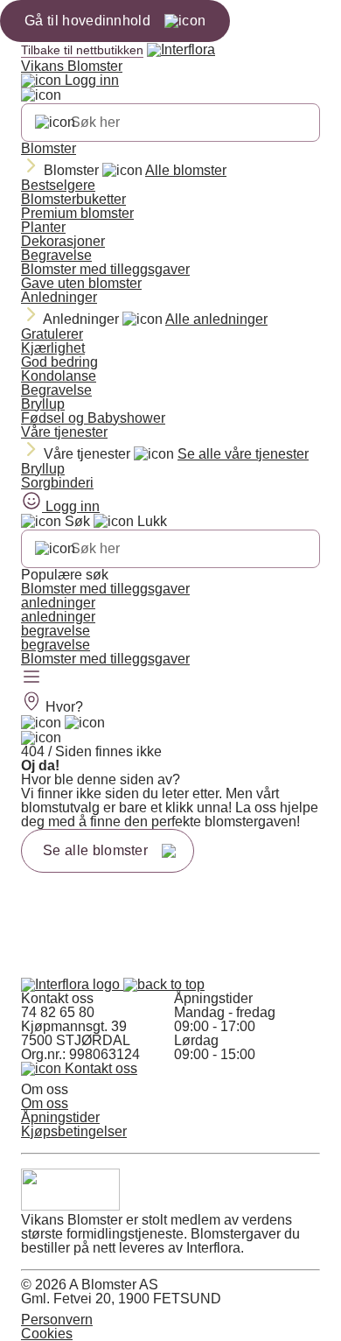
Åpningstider (60, 1117)
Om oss (44, 1103)
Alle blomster (185, 170)
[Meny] (31, 678)
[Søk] (55, 122)
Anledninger (59, 297)
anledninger (58, 602)
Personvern (57, 1319)
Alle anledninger (216, 319)
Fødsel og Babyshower (93, 418)
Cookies (47, 1333)
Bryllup (43, 404)
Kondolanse (58, 376)
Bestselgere (58, 185)
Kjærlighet (53, 348)
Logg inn (90, 80)
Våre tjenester (64, 432)
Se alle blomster (95, 850)
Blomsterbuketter (73, 199)
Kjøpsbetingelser (74, 1131)
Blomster (48, 148)
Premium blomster (77, 213)
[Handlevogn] (41, 723)
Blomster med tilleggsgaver (105, 269)
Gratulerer (52, 333)
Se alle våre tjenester (243, 453)
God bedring (59, 362)
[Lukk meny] (41, 95)
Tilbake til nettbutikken (82, 50)
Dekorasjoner (63, 241)
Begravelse (56, 255)
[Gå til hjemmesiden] (72, 984)
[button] (164, 984)
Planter (43, 227)
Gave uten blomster (81, 283)
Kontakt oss (99, 1068)
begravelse (55, 630)
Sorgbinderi (57, 482)
